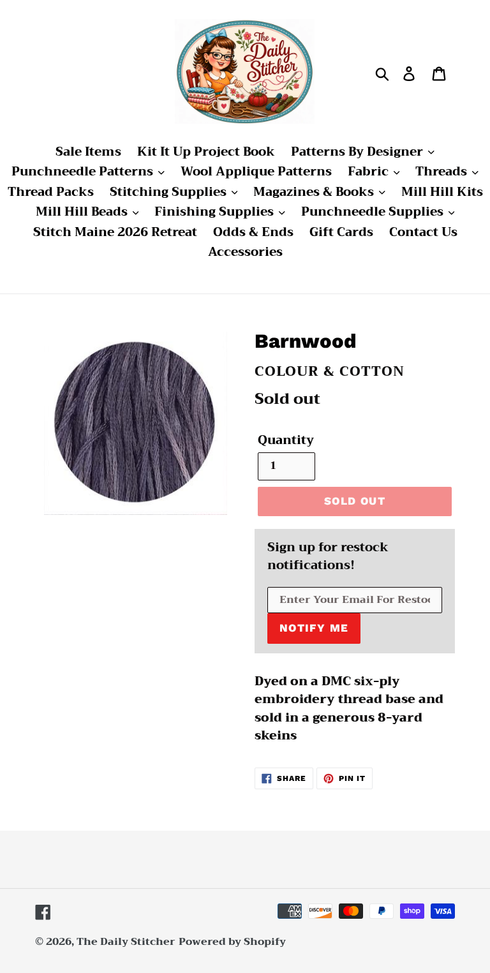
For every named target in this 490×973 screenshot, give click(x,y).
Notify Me (313, 627)
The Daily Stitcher (126, 942)
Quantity (286, 440)
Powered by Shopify (232, 942)
